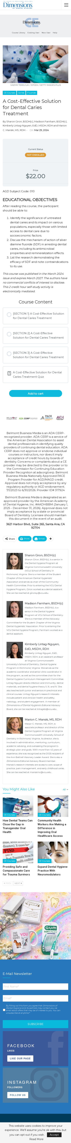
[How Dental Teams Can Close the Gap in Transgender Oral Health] (18, 806)
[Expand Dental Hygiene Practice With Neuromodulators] (53, 852)
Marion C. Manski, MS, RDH (43, 719)
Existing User (33, 32)
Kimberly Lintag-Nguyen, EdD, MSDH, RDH (28, 125)
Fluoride (31, 92)
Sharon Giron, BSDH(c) (19, 121)
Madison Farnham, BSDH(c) (50, 121)
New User (46, 32)
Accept (54, 1134)
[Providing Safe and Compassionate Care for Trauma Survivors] (18, 852)
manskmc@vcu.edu (41, 772)
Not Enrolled (35, 155)
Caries (21, 92)
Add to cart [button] (35, 393)
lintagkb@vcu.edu (47, 709)
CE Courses (9, 92)
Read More (36, 1139)
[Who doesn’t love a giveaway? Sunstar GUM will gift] (35, 928)
